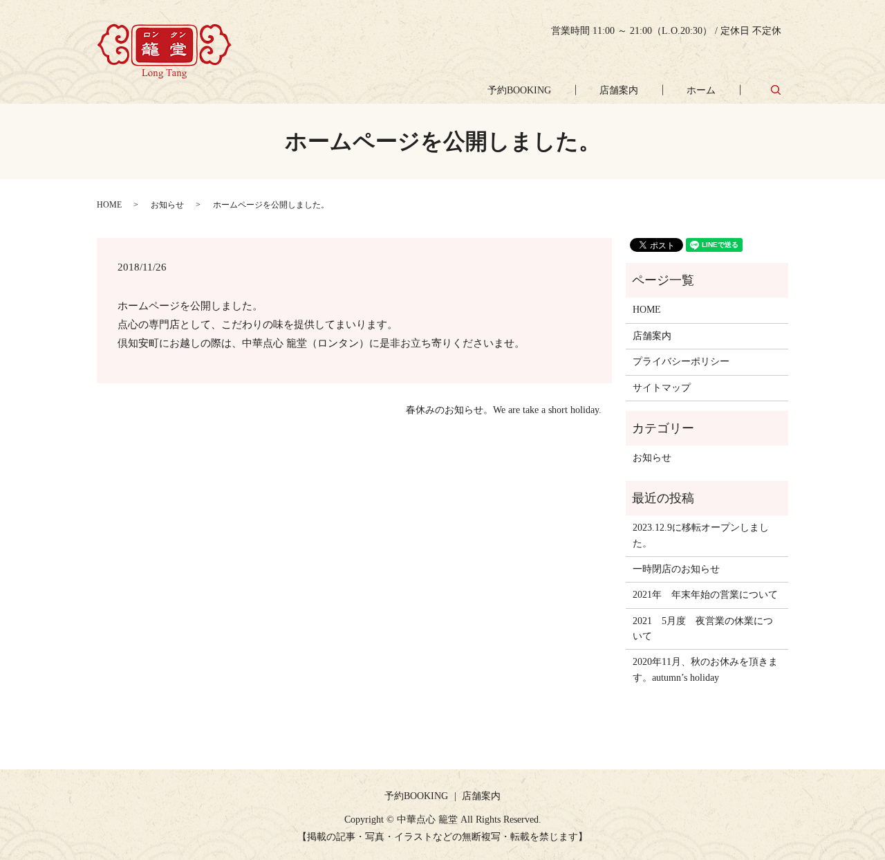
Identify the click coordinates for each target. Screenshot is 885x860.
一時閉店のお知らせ (676, 569)
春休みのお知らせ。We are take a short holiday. (504, 410)
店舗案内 (618, 90)
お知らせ (167, 205)
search (776, 89)
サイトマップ (662, 388)
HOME (109, 205)
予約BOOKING (519, 90)
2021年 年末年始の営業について (705, 594)
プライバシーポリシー (681, 361)
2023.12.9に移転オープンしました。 (701, 535)
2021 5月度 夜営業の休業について (703, 628)
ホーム (701, 90)
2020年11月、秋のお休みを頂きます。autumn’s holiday (705, 669)
